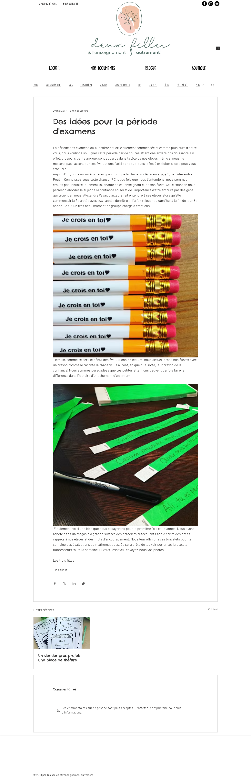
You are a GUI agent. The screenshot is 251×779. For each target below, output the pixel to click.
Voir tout (213, 609)
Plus (198, 85)
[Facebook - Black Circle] (204, 3)
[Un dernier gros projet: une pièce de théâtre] (62, 633)
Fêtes (167, 85)
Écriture (153, 85)
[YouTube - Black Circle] (217, 3)
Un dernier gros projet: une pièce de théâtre (59, 657)
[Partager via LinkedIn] (74, 583)
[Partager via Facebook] (55, 583)
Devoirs (103, 85)
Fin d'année (182, 85)
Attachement (86, 85)
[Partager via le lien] (83, 583)
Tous (35, 85)
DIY (139, 85)
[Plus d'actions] (195, 111)
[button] (218, 47)
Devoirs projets (122, 85)
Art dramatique (53, 85)
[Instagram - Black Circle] (210, 3)
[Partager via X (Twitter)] (64, 583)
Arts (71, 85)
